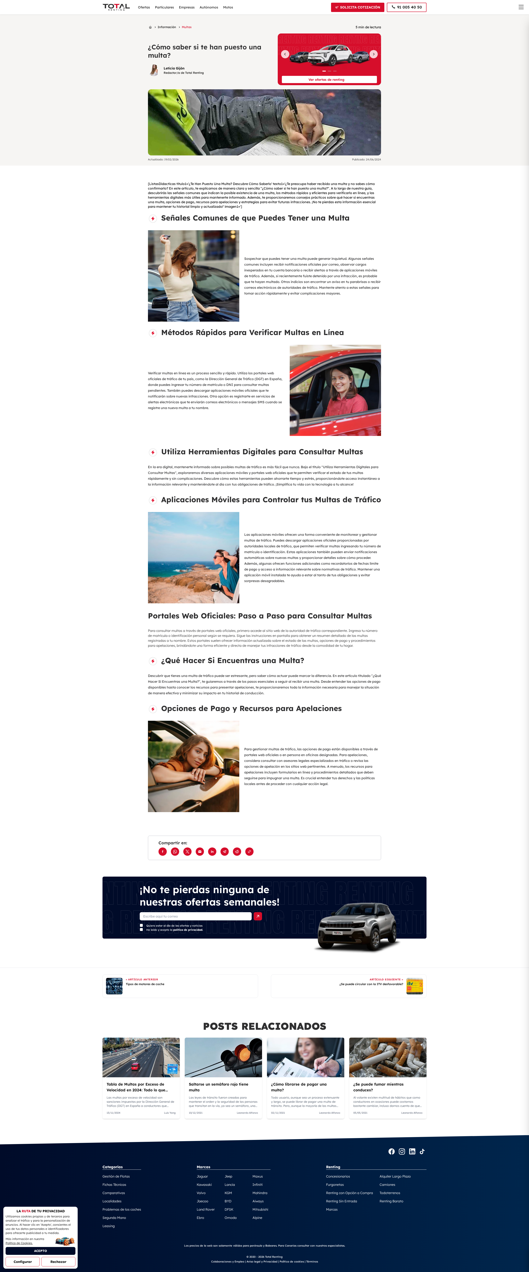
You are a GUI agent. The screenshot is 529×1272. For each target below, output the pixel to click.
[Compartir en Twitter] (187, 851)
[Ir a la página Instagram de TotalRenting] (402, 1152)
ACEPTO (40, 1251)
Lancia (230, 1185)
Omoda (231, 1218)
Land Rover (206, 1209)
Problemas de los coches (121, 1209)
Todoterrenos (390, 1193)
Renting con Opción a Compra (349, 1193)
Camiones (387, 1185)
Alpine (257, 1218)
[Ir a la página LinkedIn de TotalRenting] (412, 1152)
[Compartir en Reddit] (237, 851)
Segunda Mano (114, 1218)
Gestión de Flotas (116, 1176)
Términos (312, 1261)
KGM (228, 1193)
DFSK (229, 1209)
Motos (228, 7)
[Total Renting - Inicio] (116, 7)
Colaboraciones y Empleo (227, 1261)
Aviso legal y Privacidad (262, 1261)
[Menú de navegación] (521, 7)
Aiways (258, 1201)
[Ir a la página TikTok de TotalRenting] (422, 1152)
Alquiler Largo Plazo (395, 1176)
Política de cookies (292, 1261)
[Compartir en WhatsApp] (175, 851)
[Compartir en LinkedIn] (212, 851)
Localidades (112, 1201)
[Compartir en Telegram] (224, 851)
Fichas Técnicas (114, 1185)
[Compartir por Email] (200, 851)
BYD (228, 1201)
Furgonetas (335, 1185)
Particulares (164, 7)
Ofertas (144, 7)
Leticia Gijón (174, 68)
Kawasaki (204, 1185)
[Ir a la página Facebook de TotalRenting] (391, 1152)
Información (167, 27)
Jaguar (202, 1176)
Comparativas (113, 1193)
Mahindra (260, 1193)
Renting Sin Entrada (341, 1201)
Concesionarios (338, 1176)
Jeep (228, 1176)
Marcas (332, 1209)
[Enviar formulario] (258, 916)
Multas (187, 27)
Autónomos (209, 7)
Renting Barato (391, 1201)
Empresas (187, 7)
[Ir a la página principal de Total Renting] (150, 27)
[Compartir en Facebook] (162, 851)
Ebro (200, 1218)
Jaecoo (202, 1201)
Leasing (108, 1226)
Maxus (258, 1176)
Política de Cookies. (19, 1243)
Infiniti (258, 1185)
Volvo (201, 1193)
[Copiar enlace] (249, 851)
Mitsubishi (260, 1209)
